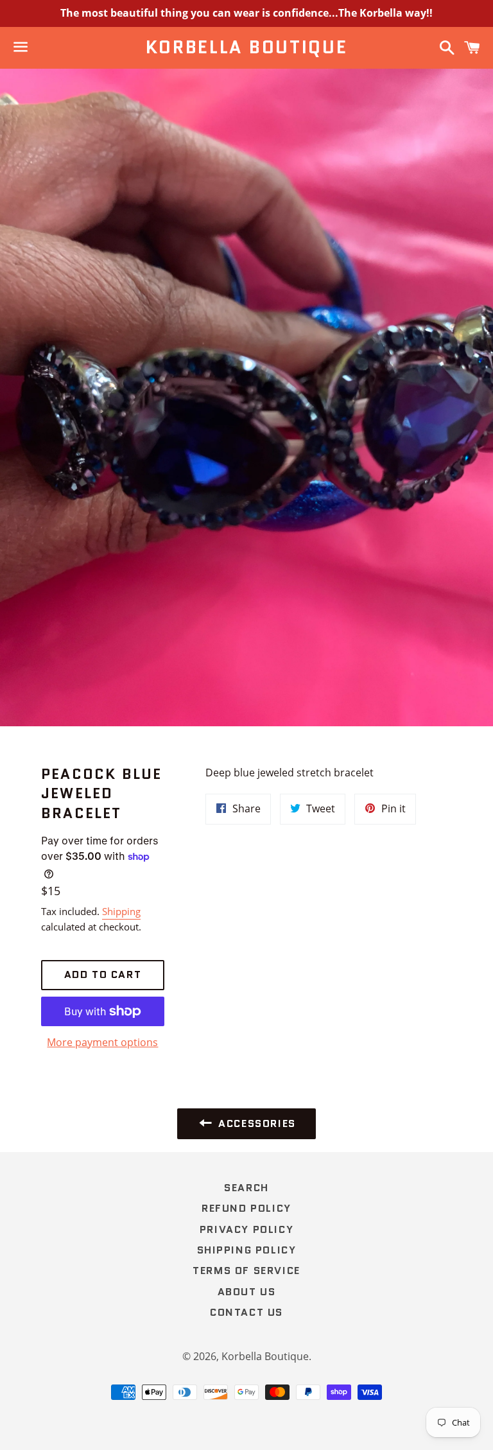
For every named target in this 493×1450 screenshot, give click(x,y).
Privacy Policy (246, 1229)
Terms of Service (246, 1270)
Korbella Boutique (247, 47)
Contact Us (246, 1312)
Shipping (121, 911)
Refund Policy (246, 1208)
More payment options (102, 1042)
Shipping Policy (247, 1250)
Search (246, 1187)
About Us (247, 1291)
